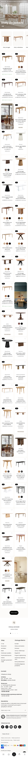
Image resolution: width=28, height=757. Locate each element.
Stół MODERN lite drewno (21, 423)
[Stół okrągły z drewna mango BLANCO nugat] (20, 316)
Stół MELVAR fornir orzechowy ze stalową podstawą (7, 549)
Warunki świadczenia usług (6, 740)
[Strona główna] (8, 754)
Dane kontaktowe (4, 742)
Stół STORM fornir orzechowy (7, 223)
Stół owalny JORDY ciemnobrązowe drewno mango (20, 355)
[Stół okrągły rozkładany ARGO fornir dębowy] (20, 538)
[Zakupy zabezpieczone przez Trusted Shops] (3, 717)
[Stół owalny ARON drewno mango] (7, 161)
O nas (2, 643)
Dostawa (17, 648)
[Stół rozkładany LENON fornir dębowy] (7, 288)
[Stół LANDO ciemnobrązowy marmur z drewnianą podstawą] (20, 440)
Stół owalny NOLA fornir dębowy (7, 525)
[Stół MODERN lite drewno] (20, 413)
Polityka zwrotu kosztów (6, 737)
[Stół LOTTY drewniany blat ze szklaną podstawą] (7, 489)
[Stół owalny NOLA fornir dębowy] (7, 514)
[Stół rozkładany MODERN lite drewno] (7, 316)
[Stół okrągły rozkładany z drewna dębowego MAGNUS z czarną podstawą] (20, 261)
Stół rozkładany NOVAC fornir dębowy (7, 147)
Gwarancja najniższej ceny (20, 658)
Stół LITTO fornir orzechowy (7, 274)
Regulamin (17, 653)
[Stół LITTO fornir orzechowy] (7, 261)
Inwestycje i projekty (6, 653)
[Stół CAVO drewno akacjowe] (20, 366)
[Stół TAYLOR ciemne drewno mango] (20, 514)
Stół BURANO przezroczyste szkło (20, 197)
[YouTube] (11, 726)
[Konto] (24, 754)
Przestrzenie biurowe (6, 655)
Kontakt (17, 643)
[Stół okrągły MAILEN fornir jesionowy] (20, 210)
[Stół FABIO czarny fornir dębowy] (20, 464)
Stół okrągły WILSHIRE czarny (7, 197)
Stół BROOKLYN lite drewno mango (7, 69)
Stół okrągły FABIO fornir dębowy (7, 476)
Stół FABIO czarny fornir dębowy (20, 476)
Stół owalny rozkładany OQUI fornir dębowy (7, 378)
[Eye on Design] (8, 6)
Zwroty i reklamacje (19, 650)
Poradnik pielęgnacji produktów (20, 664)
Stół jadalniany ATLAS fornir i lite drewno (7, 401)
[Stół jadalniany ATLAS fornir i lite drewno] (7, 390)
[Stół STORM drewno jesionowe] (7, 236)
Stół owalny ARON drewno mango (7, 174)
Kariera (3, 657)
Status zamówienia (19, 646)
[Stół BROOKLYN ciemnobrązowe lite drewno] (7, 84)
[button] (1, 5)
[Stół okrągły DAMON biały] (20, 136)
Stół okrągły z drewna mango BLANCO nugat (20, 329)
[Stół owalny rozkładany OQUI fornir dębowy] (7, 366)
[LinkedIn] (19, 726)
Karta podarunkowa (19, 661)
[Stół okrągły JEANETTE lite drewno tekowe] (20, 161)
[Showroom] (24, 5)
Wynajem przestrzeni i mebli (6, 660)
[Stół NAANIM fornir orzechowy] (7, 563)
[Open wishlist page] (21, 5)
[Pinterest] (15, 726)
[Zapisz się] (25, 710)
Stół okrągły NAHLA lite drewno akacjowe (20, 71)
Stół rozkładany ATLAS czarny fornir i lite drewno (7, 603)
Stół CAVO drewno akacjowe (20, 377)
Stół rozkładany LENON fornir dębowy (7, 301)
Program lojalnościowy (20, 655)
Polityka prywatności (16, 737)
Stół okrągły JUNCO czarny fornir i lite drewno (21, 502)
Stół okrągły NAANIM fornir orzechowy (21, 248)
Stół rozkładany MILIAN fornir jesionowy (21, 601)
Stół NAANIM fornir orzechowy (7, 575)
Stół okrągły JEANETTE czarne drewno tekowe (7, 355)
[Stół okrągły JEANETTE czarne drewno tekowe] (7, 343)
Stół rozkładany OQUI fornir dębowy (7, 423)
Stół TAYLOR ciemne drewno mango (21, 525)
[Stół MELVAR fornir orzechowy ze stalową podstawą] (7, 538)
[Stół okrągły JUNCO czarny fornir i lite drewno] (20, 489)
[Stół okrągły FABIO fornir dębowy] (7, 464)
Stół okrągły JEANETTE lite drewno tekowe (20, 173)
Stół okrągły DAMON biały (21, 147)
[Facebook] (2, 726)
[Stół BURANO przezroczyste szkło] (20, 187)
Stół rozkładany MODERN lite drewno (7, 326)
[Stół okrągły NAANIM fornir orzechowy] (20, 236)
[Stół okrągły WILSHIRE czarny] (7, 187)
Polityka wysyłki (16, 740)
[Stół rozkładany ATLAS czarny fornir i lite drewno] (7, 590)
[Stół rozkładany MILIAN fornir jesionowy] (20, 590)
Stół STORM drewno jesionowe (7, 248)
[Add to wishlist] (12, 54)
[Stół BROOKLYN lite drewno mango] (7, 58)
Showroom (3, 646)
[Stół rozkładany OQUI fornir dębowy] (7, 413)
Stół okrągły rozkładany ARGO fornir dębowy (20, 549)
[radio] (19, 67)
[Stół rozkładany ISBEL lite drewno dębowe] (20, 110)
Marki (2, 650)
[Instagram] (6, 726)
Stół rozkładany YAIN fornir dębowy (20, 95)
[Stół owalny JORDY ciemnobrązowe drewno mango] (20, 343)
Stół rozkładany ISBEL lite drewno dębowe (20, 120)
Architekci (3, 648)
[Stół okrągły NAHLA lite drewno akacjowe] (20, 58)
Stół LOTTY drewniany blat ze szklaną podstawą (7, 500)
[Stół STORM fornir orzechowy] (7, 210)
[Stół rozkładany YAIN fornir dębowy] (20, 84)
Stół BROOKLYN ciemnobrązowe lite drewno (7, 96)
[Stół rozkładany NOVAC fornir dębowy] (7, 136)
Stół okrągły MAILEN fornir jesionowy (21, 223)
